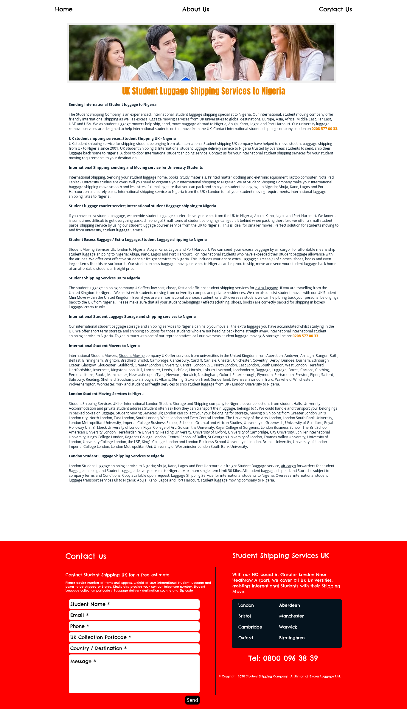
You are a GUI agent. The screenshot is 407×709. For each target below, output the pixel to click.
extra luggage (266, 287)
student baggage (293, 254)
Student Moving (132, 355)
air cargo (288, 465)
